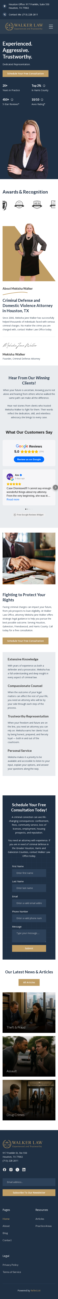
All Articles (29, 982)
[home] (24, 27)
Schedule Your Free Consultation (25, 73)
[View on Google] (10, 476)
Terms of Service (12, 1271)
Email (15, 896)
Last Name (18, 881)
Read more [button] (13, 499)
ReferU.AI (35, 1290)
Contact (7, 1240)
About (6, 1225)
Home (6, 1218)
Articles (39, 1218)
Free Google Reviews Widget (30, 515)
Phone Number (20, 911)
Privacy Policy (10, 1264)
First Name (18, 866)
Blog (5, 1232)
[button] (51, 26)
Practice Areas (43, 1225)
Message (17, 926)
